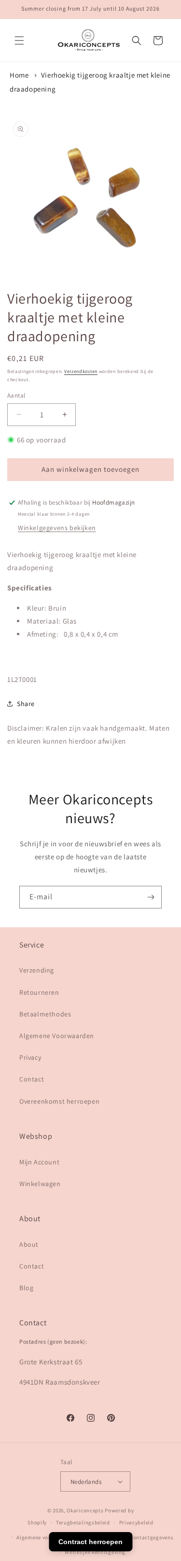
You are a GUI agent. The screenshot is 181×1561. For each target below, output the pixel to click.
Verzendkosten (80, 371)
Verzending (36, 970)
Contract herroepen (90, 1542)
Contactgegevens (152, 1537)
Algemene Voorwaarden (56, 1035)
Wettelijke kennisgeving (95, 1551)
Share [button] (26, 703)
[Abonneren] (150, 897)
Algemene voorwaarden (46, 1537)
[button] (19, 40)
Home (19, 75)
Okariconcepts (85, 1510)
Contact (31, 1079)
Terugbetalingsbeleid (83, 1522)
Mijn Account (39, 1162)
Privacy (30, 1057)
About (29, 1244)
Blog (26, 1287)
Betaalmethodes (45, 1014)
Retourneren (39, 992)
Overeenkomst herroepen (59, 1101)
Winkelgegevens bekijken (57, 527)
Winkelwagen (40, 1183)
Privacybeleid (136, 1522)
